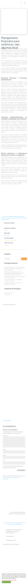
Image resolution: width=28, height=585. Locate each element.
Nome (4, 449)
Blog (16, 522)
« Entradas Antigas (7, 420)
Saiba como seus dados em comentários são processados (14, 477)
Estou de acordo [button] (6, 582)
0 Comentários (7, 235)
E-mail (4, 455)
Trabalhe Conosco (18, 524)
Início (4, 522)
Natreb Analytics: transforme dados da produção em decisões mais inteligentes (13, 411)
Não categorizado (7, 293)
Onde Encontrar (21, 522)
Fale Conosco (10, 524)
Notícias (5, 230)
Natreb (7, 522)
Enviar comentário (21, 470)
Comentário (6, 435)
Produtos (12, 522)
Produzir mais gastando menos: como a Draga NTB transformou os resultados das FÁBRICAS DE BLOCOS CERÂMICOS (14, 269)
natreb (12, 223)
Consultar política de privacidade (9, 580)
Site (3, 460)
